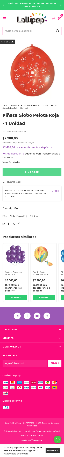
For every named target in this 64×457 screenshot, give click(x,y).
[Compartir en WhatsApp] (4, 224)
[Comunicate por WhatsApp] (57, 439)
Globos (45, 105)
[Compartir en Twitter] (14, 223)
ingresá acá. (54, 431)
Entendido (52, 450)
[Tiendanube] (32, 440)
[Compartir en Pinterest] (19, 223)
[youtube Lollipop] (37, 316)
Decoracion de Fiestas (29, 105)
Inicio (5, 105)
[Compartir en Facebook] (8, 223)
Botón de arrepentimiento (32, 435)
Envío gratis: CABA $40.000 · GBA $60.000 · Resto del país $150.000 (32, 5)
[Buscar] (57, 31)
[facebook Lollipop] (27, 316)
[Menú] (5, 18)
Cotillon (13, 105)
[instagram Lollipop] (17, 316)
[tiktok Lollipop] (47, 316)
